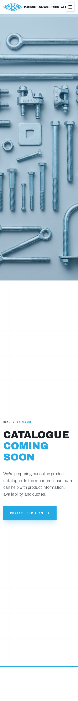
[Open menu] (70, 6)
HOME (6, 421)
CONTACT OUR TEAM (26, 513)
